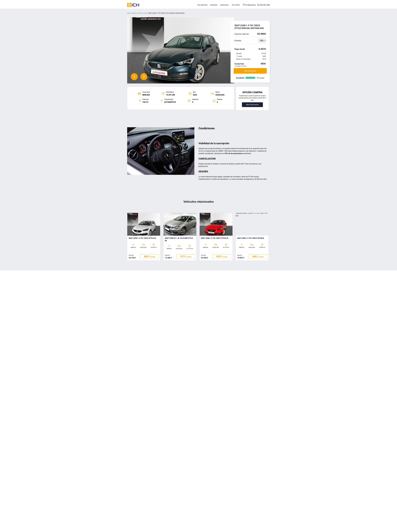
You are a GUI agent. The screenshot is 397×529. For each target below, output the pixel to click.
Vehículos (134, 13)
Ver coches (236, 5)
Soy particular (202, 5)
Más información (252, 105)
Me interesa (250, 71)
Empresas (213, 5)
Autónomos (224, 5)
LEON (145, 13)
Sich (128, 13)
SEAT (140, 13)
